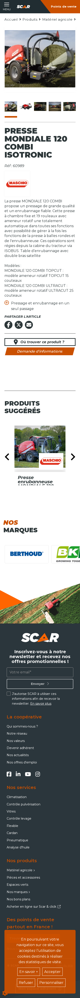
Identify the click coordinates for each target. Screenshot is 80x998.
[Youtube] (28, 774)
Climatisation (17, 797)
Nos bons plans (18, 899)
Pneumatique (17, 840)
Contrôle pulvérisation (23, 804)
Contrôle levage (19, 818)
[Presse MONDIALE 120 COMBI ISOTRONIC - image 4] (55, 106)
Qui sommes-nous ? (22, 726)
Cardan (12, 833)
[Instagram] (37, 774)
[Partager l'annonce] (29, 325)
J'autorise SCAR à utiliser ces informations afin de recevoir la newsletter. (36, 699)
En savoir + (28, 972)
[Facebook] (9, 774)
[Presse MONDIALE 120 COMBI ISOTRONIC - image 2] (25, 106)
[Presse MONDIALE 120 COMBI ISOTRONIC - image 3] (40, 106)
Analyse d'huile (18, 847)
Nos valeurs (16, 741)
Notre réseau (17, 734)
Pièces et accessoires (23, 878)
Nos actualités (18, 755)
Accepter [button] (52, 972)
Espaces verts (17, 885)
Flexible (12, 826)
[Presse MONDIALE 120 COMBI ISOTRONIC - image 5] (69, 106)
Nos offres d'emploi (22, 762)
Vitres (11, 811)
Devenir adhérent (20, 748)
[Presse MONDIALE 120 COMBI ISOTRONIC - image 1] (11, 106)
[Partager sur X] (19, 325)
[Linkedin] (18, 774)
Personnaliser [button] (51, 982)
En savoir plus (40, 704)
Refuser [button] (26, 982)
